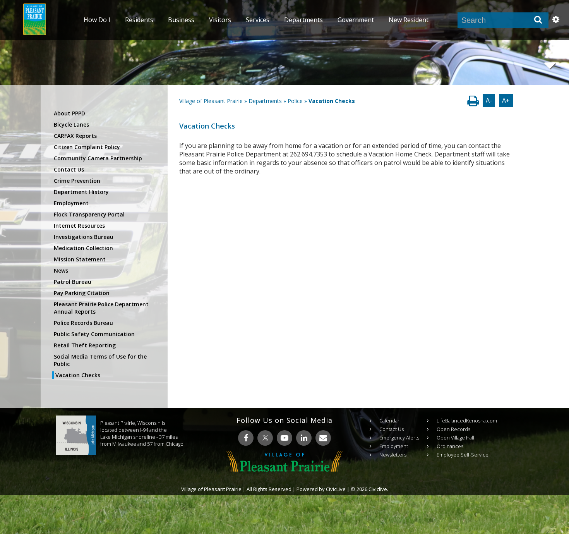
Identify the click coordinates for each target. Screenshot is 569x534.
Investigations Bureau (83, 236)
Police (295, 101)
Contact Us (69, 169)
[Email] (323, 438)
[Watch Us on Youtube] (284, 438)
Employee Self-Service (462, 454)
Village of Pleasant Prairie (211, 101)
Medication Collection (83, 248)
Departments (265, 101)
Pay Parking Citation (82, 293)
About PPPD (69, 113)
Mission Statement (80, 259)
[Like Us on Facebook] (246, 438)
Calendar (389, 420)
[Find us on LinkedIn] (304, 438)
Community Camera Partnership (98, 158)
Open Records (453, 429)
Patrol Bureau (72, 281)
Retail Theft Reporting (85, 345)
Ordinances (450, 446)
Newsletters (392, 454)
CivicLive (336, 489)
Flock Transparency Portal (89, 214)
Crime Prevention (77, 180)
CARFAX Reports (75, 135)
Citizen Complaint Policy (87, 147)
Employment (71, 203)
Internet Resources (79, 225)
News (61, 270)
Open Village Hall (455, 437)
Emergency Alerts (399, 437)
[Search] (538, 20)
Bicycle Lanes (71, 124)
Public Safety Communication (94, 334)
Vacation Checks (77, 375)
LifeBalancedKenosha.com (467, 420)
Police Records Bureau (83, 322)
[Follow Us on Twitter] (265, 438)
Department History (81, 192)
